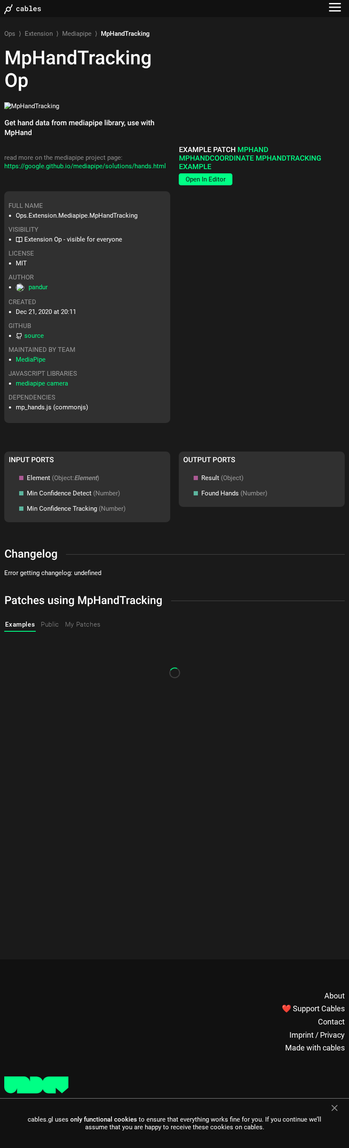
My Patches (83, 624)
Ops (9, 33)
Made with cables (315, 1047)
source (34, 336)
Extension (39, 33)
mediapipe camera (42, 383)
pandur (38, 287)
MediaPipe (31, 359)
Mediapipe (77, 33)
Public (50, 624)
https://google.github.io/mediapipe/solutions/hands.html (85, 166)
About (334, 995)
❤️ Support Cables (313, 1008)
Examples (20, 624)
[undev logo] (36, 1091)
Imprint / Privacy (317, 1034)
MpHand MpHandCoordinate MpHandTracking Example (250, 158)
